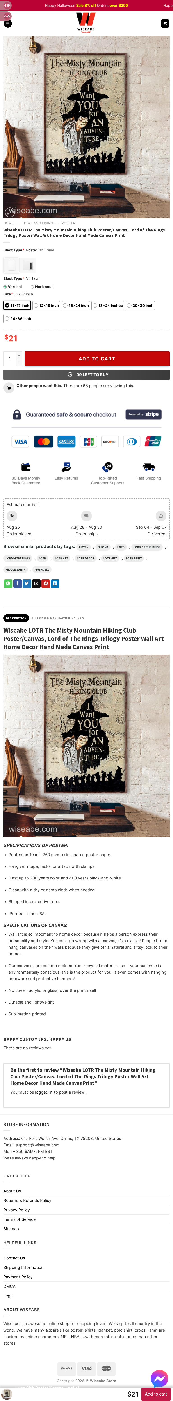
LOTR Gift (110, 558)
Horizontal (44, 286)
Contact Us (14, 1258)
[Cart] (165, 23)
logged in (44, 1092)
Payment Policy (18, 1276)
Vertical (15, 286)
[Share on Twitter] (27, 583)
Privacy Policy (16, 1210)
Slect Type (13, 250)
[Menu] (8, 23)
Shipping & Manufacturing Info (58, 618)
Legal (8, 1295)
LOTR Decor (85, 558)
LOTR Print (134, 558)
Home (8, 223)
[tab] (16, 618)
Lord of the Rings (147, 547)
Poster (68, 223)
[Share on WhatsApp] (8, 583)
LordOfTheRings (18, 558)
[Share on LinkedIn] (55, 583)
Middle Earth (16, 569)
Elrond (103, 547)
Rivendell (42, 569)
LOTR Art (61, 558)
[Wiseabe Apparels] (86, 23)
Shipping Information (23, 1267)
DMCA (9, 1286)
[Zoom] (10, 212)
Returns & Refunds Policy (27, 1200)
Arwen (84, 547)
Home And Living (37, 223)
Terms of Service (19, 1219)
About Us (12, 1191)
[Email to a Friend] (36, 583)
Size (8, 294)
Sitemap (11, 1228)
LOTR (42, 558)
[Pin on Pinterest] (45, 583)
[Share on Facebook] (17, 583)
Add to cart (97, 359)
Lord (121, 547)
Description (16, 618)
